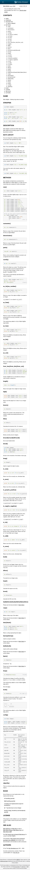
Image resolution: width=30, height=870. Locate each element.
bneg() (9, 53)
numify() (10, 33)
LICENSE (8, 89)
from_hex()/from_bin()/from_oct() (15, 42)
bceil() (9, 66)
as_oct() (10, 40)
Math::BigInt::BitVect (8, 830)
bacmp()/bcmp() (11, 77)
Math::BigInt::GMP (7, 831)
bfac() (9, 48)
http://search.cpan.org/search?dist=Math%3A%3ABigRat (14, 839)
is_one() (10, 55)
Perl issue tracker (16, 866)
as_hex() (10, 37)
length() (9, 44)
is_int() (9, 61)
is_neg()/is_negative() (13, 59)
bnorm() (10, 47)
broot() (9, 70)
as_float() (10, 36)
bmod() (9, 52)
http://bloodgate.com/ (13, 848)
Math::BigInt (21, 605)
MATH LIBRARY (12, 23)
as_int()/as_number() (13, 34)
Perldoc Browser (22, 2)
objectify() (10, 86)
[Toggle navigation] (3, 2)
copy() (9, 74)
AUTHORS (8, 93)
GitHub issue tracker (4, 861)
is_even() (10, 64)
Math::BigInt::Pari (17, 830)
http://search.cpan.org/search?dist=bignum (15, 834)
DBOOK (18, 859)
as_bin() (10, 39)
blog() (9, 686)
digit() (9, 45)
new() (9, 26)
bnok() (9, 83)
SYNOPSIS (8, 20)
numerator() (10, 28)
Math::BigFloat (6, 828)
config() (9, 85)
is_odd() (10, 63)
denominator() (11, 29)
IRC (27, 866)
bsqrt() (9, 69)
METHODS (8, 25)
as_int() (5, 272)
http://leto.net (16, 852)
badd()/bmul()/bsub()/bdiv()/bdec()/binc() (17, 72)
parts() (9, 31)
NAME (7, 18)
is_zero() (10, 56)
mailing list (23, 866)
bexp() (9, 81)
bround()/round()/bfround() (14, 50)
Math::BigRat (6, 6)
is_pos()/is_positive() (12, 58)
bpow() (9, 80)
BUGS (7, 88)
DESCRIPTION (9, 22)
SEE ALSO (8, 91)
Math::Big (14, 828)
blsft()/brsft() (11, 78)
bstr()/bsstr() (11, 75)
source (11, 6)
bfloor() (9, 67)
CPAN (14, 6)
